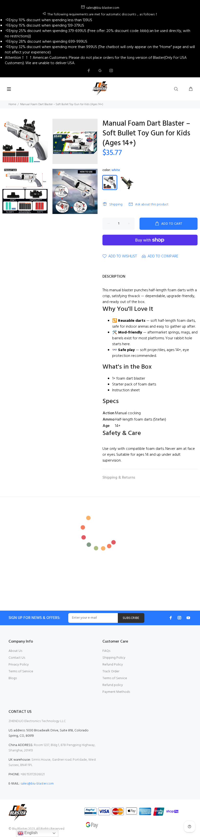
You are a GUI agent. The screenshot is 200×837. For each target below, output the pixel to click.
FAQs (106, 651)
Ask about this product (152, 204)
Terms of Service (21, 671)
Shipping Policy (113, 658)
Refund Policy (112, 664)
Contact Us (17, 658)
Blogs (13, 678)
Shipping (115, 204)
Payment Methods (116, 692)
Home (12, 104)
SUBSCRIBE (131, 618)
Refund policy (112, 685)
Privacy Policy (19, 664)
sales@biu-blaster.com (37, 784)
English (30, 833)
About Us (15, 651)
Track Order (110, 671)
